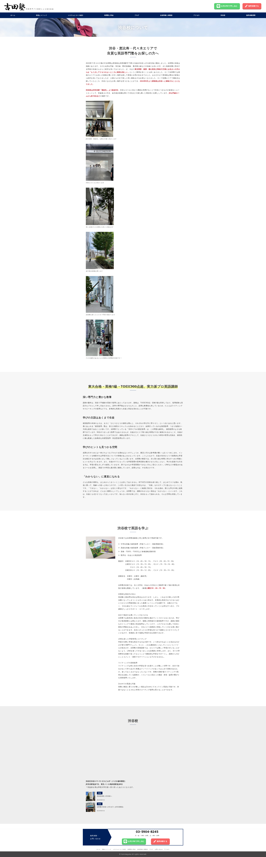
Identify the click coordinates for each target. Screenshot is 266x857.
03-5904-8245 (147, 831)
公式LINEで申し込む (229, 6)
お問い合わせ (159, 849)
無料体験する (253, 6)
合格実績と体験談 (142, 849)
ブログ (151, 849)
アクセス (166, 849)
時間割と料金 (132, 849)
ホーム (98, 849)
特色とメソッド (106, 849)
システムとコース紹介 (119, 849)
